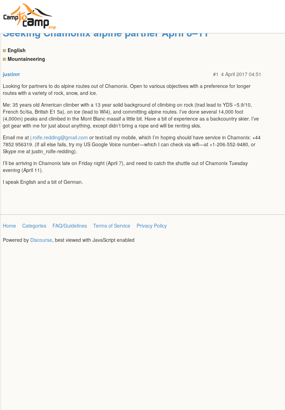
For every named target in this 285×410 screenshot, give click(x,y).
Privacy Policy (152, 225)
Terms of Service (111, 225)
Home (9, 225)
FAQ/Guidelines (69, 225)
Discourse (41, 239)
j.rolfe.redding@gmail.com (59, 137)
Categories (34, 225)
